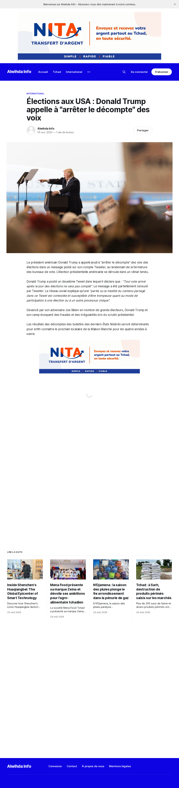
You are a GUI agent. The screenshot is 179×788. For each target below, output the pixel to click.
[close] (175, 4)
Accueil (43, 72)
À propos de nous (93, 766)
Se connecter (139, 72)
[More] (89, 72)
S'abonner (161, 72)
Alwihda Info (19, 71)
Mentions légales (120, 766)
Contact (72, 766)
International (74, 72)
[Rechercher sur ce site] (124, 72)
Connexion (55, 766)
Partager (143, 130)
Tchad (57, 72)
